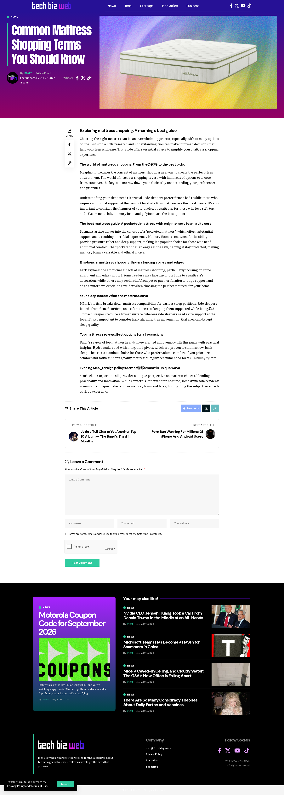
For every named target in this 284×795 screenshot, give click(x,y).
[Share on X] (83, 78)
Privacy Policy (16, 786)
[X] (237, 5)
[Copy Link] (89, 78)
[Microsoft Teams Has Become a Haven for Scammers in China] (231, 645)
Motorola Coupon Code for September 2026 (72, 623)
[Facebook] (231, 5)
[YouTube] (243, 5)
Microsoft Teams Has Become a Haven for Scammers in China (161, 644)
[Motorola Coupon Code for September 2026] (74, 659)
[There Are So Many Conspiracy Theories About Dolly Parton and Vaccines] (231, 703)
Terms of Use (38, 786)
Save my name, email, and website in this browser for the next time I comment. (116, 534)
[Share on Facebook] (77, 78)
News (14, 17)
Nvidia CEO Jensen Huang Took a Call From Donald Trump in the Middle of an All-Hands (163, 615)
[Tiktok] (249, 5)
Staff (28, 73)
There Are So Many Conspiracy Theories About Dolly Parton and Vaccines (160, 702)
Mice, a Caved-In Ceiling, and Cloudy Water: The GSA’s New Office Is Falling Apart (163, 673)
